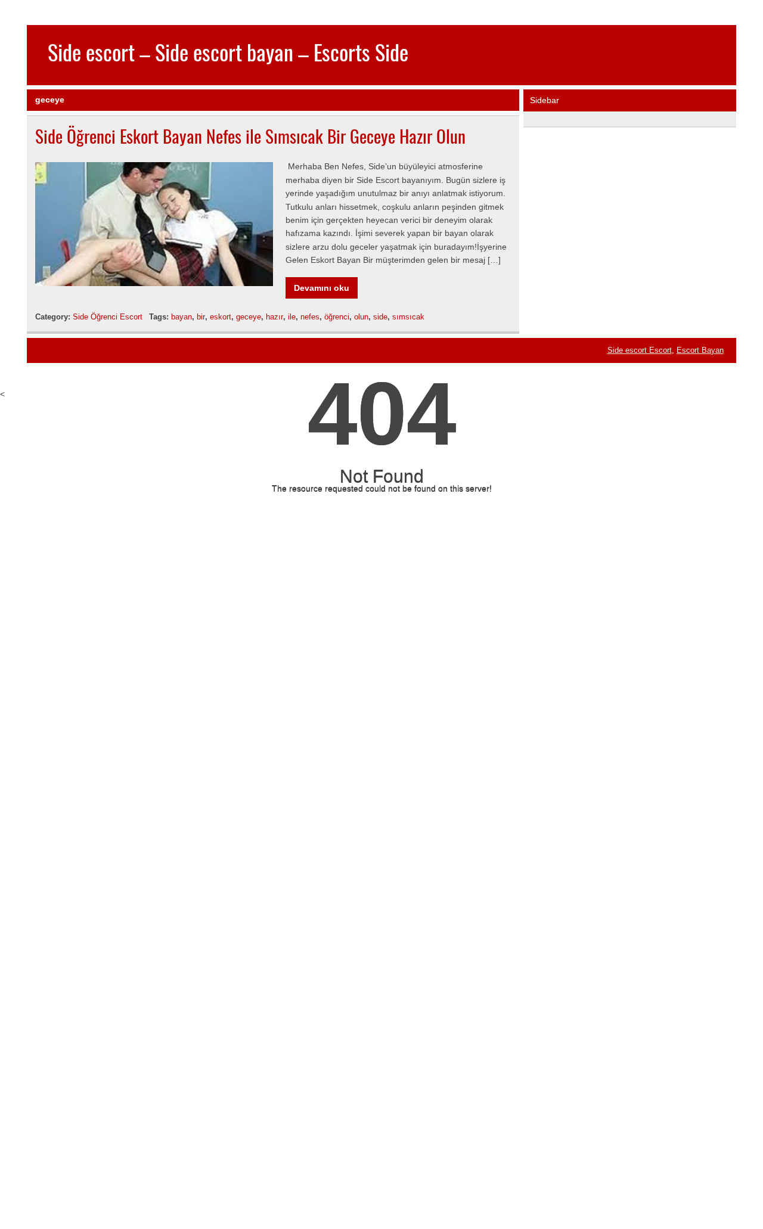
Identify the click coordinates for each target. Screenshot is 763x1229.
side (380, 316)
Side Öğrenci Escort (107, 316)
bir (201, 316)
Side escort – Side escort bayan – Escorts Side (228, 52)
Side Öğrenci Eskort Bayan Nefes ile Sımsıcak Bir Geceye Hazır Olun (250, 135)
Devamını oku (321, 288)
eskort (220, 316)
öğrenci (336, 316)
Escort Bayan (700, 350)
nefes (310, 316)
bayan (181, 316)
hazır (274, 316)
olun (361, 316)
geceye (248, 316)
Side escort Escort (639, 350)
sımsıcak (408, 316)
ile (292, 316)
